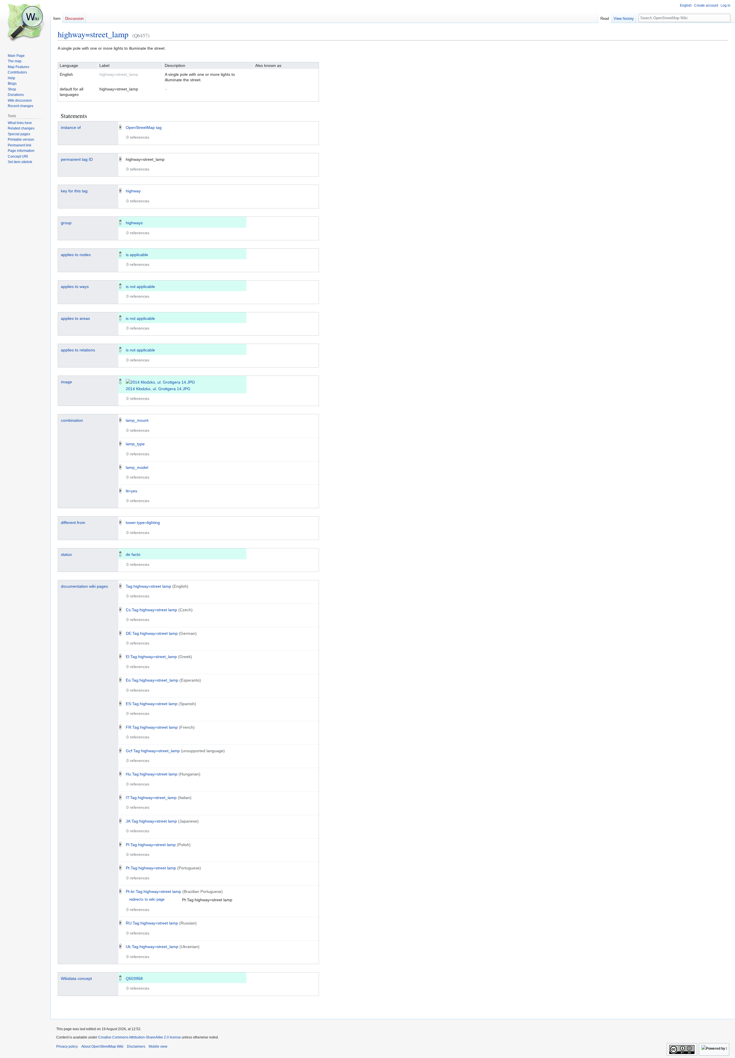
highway (133, 191)
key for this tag (74, 191)
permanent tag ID (77, 159)
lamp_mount (137, 420)
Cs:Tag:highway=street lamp (151, 610)
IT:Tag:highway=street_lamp (151, 797)
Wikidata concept (76, 978)
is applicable (137, 254)
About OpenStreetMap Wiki (102, 1047)
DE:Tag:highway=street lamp (152, 633)
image (66, 382)
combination (72, 420)
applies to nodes (76, 254)
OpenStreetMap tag (144, 127)
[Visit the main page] (25, 23)
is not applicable (140, 286)
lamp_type (135, 444)
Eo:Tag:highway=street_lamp (152, 680)
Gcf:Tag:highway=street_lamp (153, 750)
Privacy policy (67, 1047)
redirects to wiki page (147, 900)
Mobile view (158, 1047)
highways (134, 223)
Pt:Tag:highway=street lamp (151, 868)
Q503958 (134, 978)
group (66, 223)
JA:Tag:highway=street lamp (151, 821)
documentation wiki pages (84, 586)
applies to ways (75, 286)
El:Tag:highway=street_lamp (151, 656)
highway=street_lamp (93, 34)
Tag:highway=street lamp (148, 586)
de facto (133, 554)
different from (73, 522)
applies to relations (78, 350)
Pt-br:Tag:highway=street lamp (153, 891)
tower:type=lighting (143, 522)
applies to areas (75, 318)
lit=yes (131, 491)
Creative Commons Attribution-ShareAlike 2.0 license (139, 1037)
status (66, 554)
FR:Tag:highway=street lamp (152, 727)
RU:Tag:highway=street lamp (152, 923)
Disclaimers (136, 1047)
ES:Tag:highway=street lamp (151, 703)
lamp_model (137, 467)
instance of (71, 127)
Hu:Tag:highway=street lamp (151, 774)
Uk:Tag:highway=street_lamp (152, 946)
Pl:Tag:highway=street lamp (151, 844)
